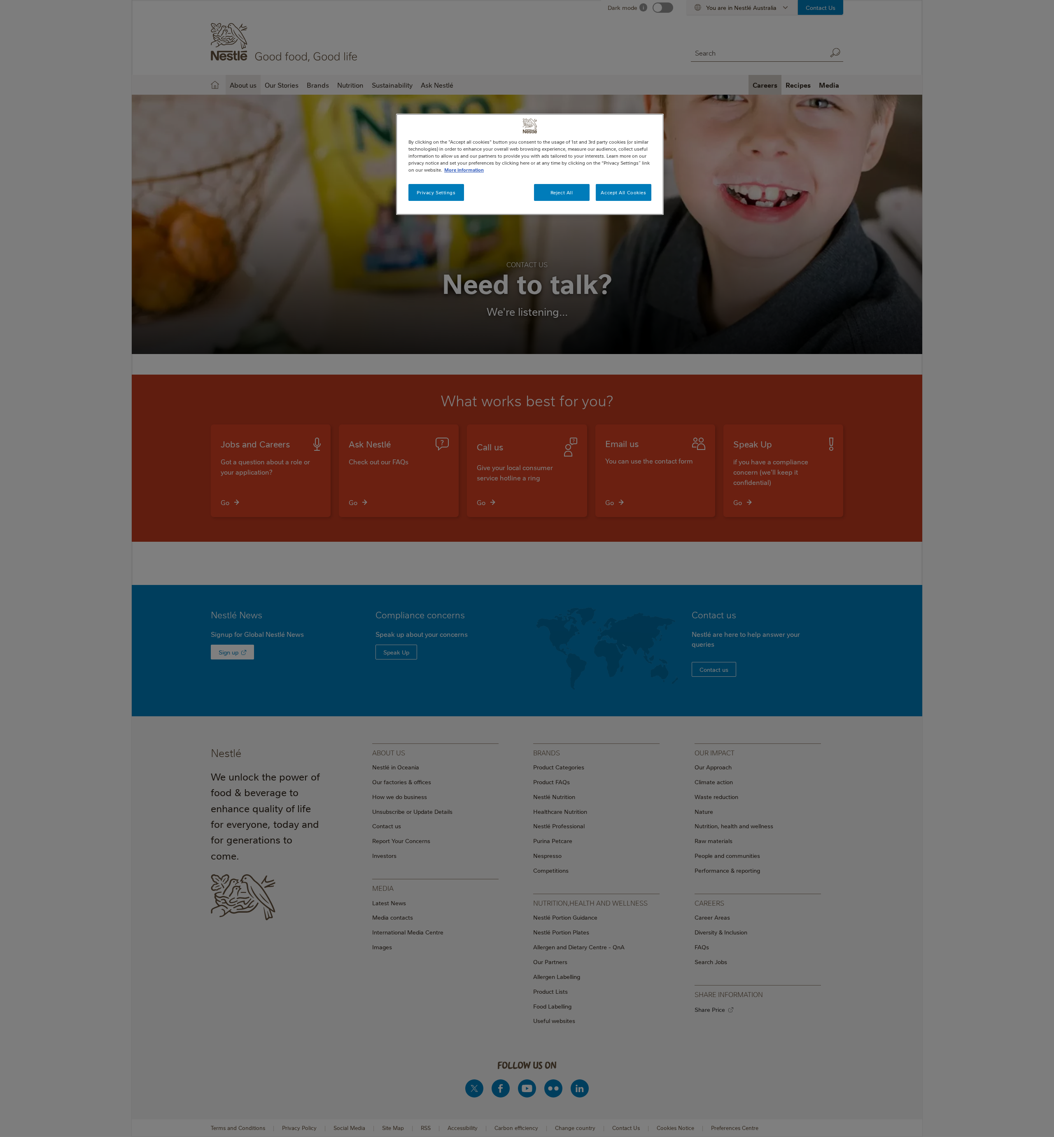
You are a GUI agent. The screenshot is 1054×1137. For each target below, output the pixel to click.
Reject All (561, 192)
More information (464, 170)
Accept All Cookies (623, 192)
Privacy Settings (436, 192)
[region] (530, 164)
